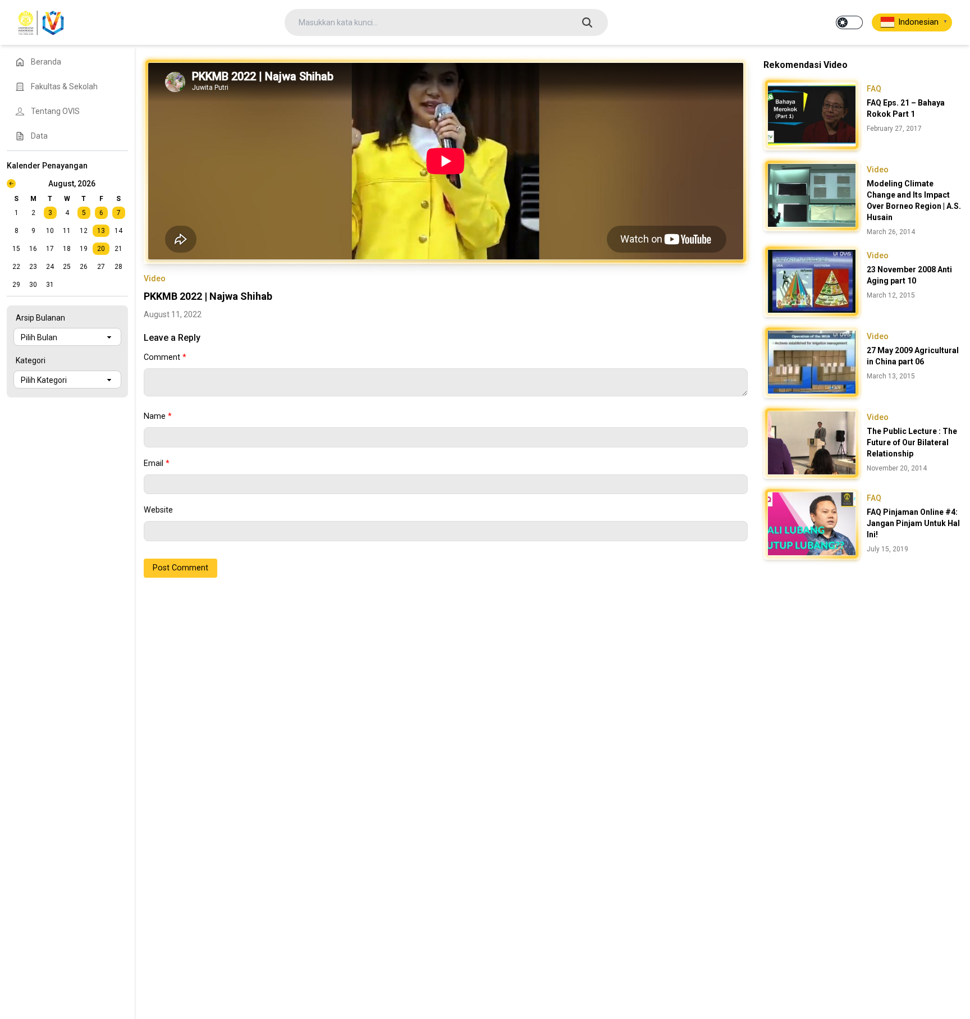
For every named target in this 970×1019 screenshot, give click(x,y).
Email (157, 463)
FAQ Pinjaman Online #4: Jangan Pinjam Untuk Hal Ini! (913, 523)
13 (101, 231)
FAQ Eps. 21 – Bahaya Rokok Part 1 (906, 108)
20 (101, 249)
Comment (165, 357)
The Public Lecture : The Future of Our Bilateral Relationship (912, 442)
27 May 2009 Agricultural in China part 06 (913, 356)
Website (158, 510)
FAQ (874, 88)
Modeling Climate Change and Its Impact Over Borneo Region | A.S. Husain (914, 200)
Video (155, 278)
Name (158, 416)
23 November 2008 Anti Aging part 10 (909, 275)
